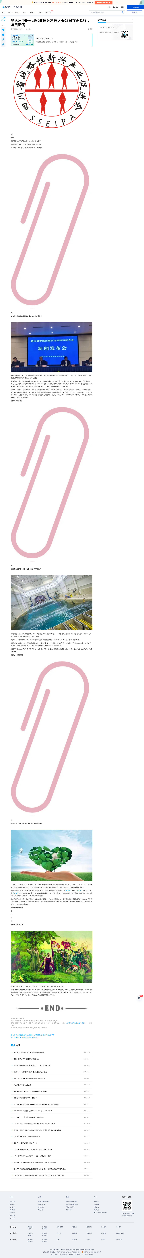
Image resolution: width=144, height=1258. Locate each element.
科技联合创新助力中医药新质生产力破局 (27, 1136)
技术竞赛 (40, 1210)
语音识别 (44, 1235)
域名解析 (118, 1227)
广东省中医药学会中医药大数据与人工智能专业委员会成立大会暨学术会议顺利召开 (40, 1175)
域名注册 (30, 1227)
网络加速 (89, 1227)
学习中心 (12, 1212)
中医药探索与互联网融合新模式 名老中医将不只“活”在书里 (33, 1111)
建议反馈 (115, 7)
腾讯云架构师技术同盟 (72, 1204)
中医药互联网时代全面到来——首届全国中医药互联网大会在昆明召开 (36, 1104)
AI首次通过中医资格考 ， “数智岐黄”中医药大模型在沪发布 (33, 1149)
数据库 (68, 890)
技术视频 (12, 1210)
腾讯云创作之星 (70, 1207)
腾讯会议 (44, 1233)
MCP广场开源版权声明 (100, 1212)
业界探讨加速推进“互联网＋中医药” (25, 1098)
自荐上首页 (41, 1207)
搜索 (123, 12)
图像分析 (103, 1233)
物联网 (79, 890)
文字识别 (74, 1239)
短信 (58, 1239)
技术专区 (12, 1218)
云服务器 (44, 1227)
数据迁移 (44, 1241)
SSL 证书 (30, 1235)
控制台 (123, 7)
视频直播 (44, 1229)
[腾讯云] (6, 7)
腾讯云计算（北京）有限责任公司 (60, 1254)
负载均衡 (44, 1239)
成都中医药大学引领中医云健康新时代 (26, 1059)
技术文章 (12, 1201)
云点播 (88, 1239)
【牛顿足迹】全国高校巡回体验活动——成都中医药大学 (32, 1065)
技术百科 (12, 1215)
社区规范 (96, 1201)
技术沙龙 (12, 1207)
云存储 (29, 1229)
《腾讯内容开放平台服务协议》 (75, 1023)
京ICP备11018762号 (87, 1254)
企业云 (59, 1233)
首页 (3, 12)
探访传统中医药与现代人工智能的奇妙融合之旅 (29, 1052)
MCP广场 (48, 12)
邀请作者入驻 (41, 1204)
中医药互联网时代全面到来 (22, 1085)
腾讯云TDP (69, 1210)
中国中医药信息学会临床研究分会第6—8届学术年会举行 (32, 1156)
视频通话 (89, 1233)
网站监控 (30, 1241)
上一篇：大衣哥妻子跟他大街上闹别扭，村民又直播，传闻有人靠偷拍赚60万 (32, 1035)
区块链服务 (60, 1227)
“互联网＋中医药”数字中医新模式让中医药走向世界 (30, 1072)
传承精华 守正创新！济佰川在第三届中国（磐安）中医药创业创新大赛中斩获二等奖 (40, 1169)
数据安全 (30, 1239)
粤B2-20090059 (76, 1252)
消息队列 (74, 1227)
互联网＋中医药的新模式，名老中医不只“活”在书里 (30, 1091)
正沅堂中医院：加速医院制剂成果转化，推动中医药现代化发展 (34, 1124)
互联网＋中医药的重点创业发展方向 (25, 1143)
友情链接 (96, 1210)
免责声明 (96, 1204)
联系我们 (96, 1207)
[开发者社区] (18, 7)
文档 (109, 7)
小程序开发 (119, 1239)
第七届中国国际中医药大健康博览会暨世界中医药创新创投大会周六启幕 (37, 1130)
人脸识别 (30, 1233)
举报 (91, 29)
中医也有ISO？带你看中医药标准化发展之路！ (29, 1117)
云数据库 (103, 1227)
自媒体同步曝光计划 (43, 1201)
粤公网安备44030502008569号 (92, 1252)
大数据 (15, 893)
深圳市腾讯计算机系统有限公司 (51, 1252)
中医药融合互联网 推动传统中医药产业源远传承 (29, 1078)
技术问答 (12, 1204)
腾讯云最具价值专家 (71, 1201)
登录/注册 (135, 7)
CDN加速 (74, 1233)
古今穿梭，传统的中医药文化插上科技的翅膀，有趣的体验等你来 (35, 1162)
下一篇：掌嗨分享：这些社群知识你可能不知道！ (25, 1037)
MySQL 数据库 (120, 1233)
